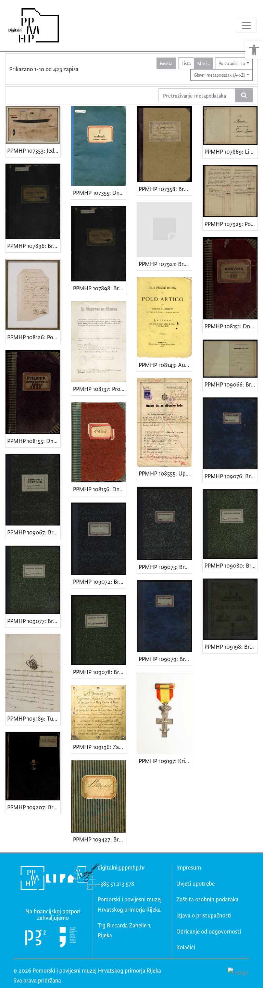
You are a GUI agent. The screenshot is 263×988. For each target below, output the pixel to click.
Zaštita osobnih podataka (207, 899)
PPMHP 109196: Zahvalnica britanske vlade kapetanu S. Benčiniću (99, 747)
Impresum (188, 867)
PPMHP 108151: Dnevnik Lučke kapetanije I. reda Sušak (231, 326)
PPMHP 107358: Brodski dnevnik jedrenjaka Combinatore (165, 189)
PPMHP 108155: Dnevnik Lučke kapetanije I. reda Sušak (33, 441)
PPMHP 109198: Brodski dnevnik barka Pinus (231, 646)
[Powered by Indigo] (238, 972)
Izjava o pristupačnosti (203, 915)
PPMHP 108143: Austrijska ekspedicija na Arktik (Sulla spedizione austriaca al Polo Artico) (165, 365)
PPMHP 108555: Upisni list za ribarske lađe (165, 473)
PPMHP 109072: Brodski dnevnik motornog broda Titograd (99, 581)
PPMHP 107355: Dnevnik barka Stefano (99, 193)
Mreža (203, 63)
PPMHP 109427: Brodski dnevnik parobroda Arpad (99, 839)
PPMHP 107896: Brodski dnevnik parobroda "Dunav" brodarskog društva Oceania (33, 246)
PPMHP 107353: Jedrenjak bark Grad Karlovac (33, 150)
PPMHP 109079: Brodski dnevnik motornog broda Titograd (165, 659)
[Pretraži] (244, 95)
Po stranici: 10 (231, 63)
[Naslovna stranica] (31, 25)
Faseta (166, 63)
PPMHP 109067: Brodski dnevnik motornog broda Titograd (33, 532)
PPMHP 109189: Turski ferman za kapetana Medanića (33, 718)
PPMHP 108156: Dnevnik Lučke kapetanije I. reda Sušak (99, 489)
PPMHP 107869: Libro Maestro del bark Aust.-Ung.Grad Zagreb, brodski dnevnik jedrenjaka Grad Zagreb (231, 151)
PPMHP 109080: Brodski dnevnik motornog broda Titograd (231, 565)
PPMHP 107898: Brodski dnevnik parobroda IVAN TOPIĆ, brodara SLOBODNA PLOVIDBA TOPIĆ (99, 288)
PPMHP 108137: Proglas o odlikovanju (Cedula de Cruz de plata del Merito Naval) (99, 389)
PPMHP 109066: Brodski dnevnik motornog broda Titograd (231, 384)
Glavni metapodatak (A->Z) (219, 75)
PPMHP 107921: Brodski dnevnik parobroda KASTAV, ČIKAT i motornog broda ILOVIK (165, 264)
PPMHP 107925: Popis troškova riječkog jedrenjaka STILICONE (231, 224)
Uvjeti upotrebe (195, 883)
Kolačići (185, 947)
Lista (186, 63)
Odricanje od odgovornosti (208, 931)
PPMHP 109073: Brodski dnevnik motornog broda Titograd (165, 567)
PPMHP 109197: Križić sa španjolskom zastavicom (165, 761)
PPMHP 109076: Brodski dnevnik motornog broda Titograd (231, 476)
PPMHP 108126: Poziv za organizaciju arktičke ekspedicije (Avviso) (33, 337)
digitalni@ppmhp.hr (121, 867)
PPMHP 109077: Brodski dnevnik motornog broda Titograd (33, 621)
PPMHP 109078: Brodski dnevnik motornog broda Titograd (99, 672)
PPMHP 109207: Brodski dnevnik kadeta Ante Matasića (33, 807)
